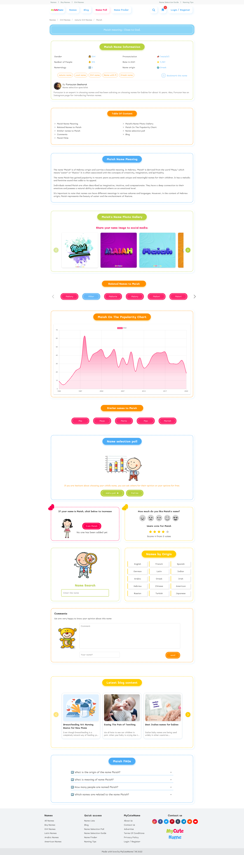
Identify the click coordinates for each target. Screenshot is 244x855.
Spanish (181, 564)
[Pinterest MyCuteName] (172, 821)
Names (53, 2)
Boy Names (65, 2)
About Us (128, 820)
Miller (91, 296)
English (137, 564)
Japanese (181, 593)
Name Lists (89, 820)
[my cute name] (175, 834)
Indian (181, 571)
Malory (134, 296)
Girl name (95, 75)
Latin (159, 571)
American (181, 586)
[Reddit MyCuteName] (189, 821)
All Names (49, 820)
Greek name (126, 75)
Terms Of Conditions (134, 833)
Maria (124, 420)
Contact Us (129, 824)
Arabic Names (51, 837)
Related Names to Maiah (68, 127)
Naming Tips (188, 2)
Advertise (129, 829)
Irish (180, 578)
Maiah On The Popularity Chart (141, 127)
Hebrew (138, 586)
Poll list (134, 493)
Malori (178, 296)
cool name (81, 75)
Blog (127, 134)
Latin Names (50, 833)
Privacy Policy (131, 837)
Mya (146, 420)
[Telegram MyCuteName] (183, 821)
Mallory (69, 296)
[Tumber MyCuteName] (178, 821)
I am (91, 526)
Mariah (167, 420)
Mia (80, 420)
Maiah (99, 20)
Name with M (110, 75)
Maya (102, 420)
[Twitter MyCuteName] (166, 821)
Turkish (159, 593)
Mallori (156, 296)
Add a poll (111, 493)
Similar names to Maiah (68, 130)
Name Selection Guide (169, 2)
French (159, 564)
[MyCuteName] (57, 9)
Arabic (137, 578)
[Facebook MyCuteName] (160, 821)
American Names (52, 841)
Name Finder (90, 837)
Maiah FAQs (62, 137)
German (138, 571)
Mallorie (113, 296)
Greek (159, 578)
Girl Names (79, 2)
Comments (61, 134)
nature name (65, 75)
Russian (137, 593)
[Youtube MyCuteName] (195, 821)
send (173, 655)
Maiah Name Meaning (67, 123)
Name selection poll (135, 130)
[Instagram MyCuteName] (154, 821)
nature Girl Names (84, 20)
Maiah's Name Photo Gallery (139, 123)
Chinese (159, 586)
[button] (56, 250)
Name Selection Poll (94, 829)
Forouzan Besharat (76, 84)
